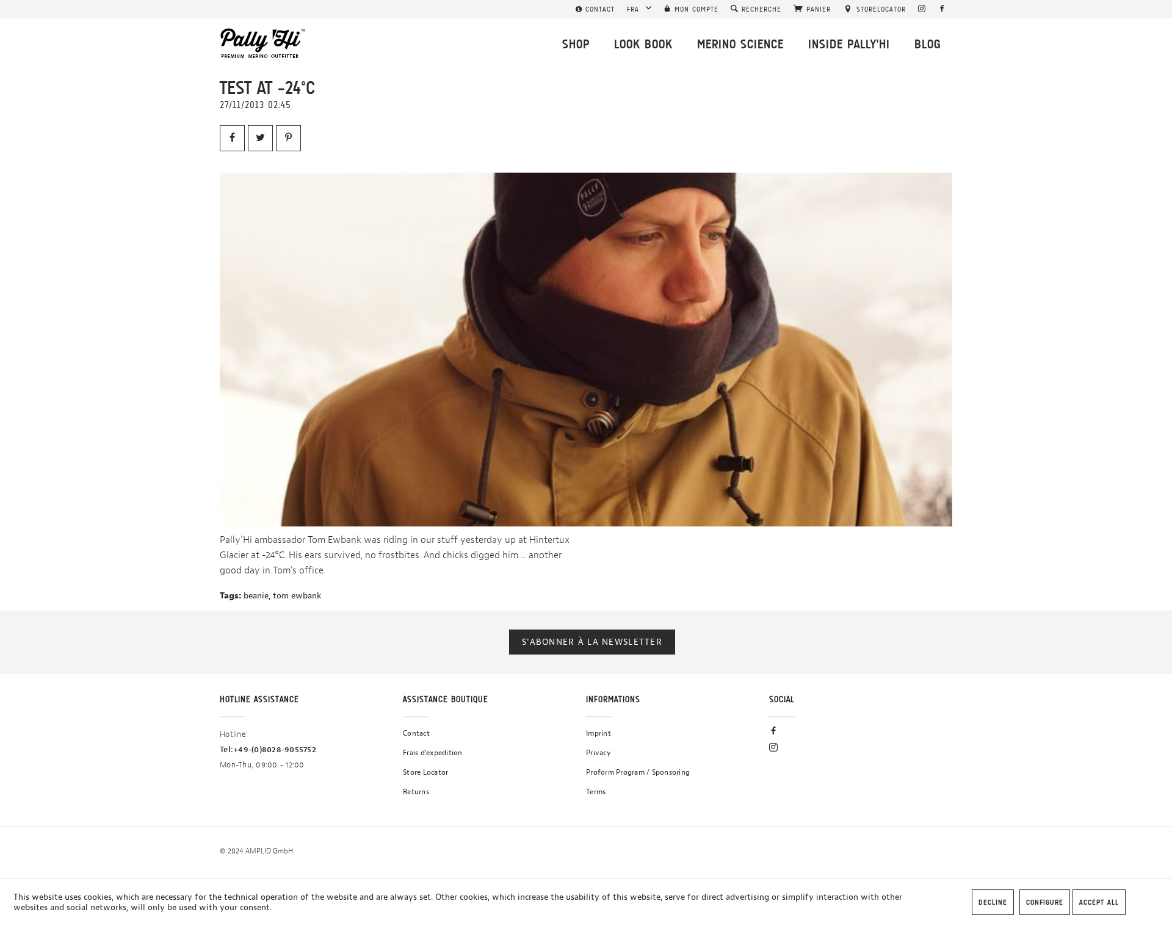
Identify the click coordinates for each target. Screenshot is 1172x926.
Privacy (598, 753)
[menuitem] (595, 9)
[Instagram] (922, 9)
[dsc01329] (586, 349)
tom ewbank (297, 595)
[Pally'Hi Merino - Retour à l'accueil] (263, 43)
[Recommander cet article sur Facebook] (232, 138)
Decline (992, 902)
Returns (416, 792)
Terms (596, 792)
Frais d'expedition (433, 753)
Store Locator (425, 772)
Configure (1044, 902)
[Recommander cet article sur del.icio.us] (288, 138)
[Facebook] (942, 9)
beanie (256, 595)
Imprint (598, 733)
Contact (416, 733)
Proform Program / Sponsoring (638, 772)
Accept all (1099, 902)
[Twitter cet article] (260, 138)
